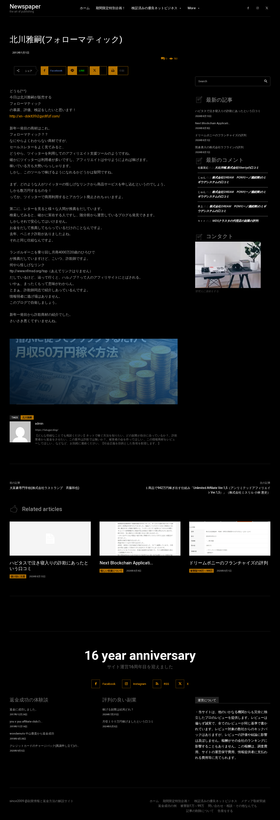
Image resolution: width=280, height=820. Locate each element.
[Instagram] (257, 8)
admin (39, 423)
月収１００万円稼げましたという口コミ (128, 721)
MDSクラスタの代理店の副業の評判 (235, 221)
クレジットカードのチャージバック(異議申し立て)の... (44, 746)
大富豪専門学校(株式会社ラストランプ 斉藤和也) (44, 488)
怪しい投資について (111, 570)
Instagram (139, 684)
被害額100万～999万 (201, 570)
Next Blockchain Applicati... (212, 123)
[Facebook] (248, 8)
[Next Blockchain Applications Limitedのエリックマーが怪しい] (140, 539)
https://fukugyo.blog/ (46, 430)
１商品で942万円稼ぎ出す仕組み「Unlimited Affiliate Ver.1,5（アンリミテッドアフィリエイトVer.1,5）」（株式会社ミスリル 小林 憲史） (207, 490)
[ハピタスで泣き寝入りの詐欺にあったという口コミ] (50, 539)
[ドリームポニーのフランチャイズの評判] (229, 539)
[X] (266, 8)
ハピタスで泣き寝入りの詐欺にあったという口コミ (228, 111)
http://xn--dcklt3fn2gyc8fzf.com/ (35, 116)
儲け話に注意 (18, 576)
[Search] (265, 81)
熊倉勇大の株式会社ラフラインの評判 (219, 147)
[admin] (20, 434)
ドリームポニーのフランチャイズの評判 (220, 135)
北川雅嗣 (27, 417)
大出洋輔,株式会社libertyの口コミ (237, 167)
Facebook (109, 684)
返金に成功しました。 (24, 709)
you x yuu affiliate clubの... (26, 721)
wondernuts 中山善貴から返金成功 (32, 733)
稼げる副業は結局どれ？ (118, 709)
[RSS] (157, 684)
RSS (166, 684)
